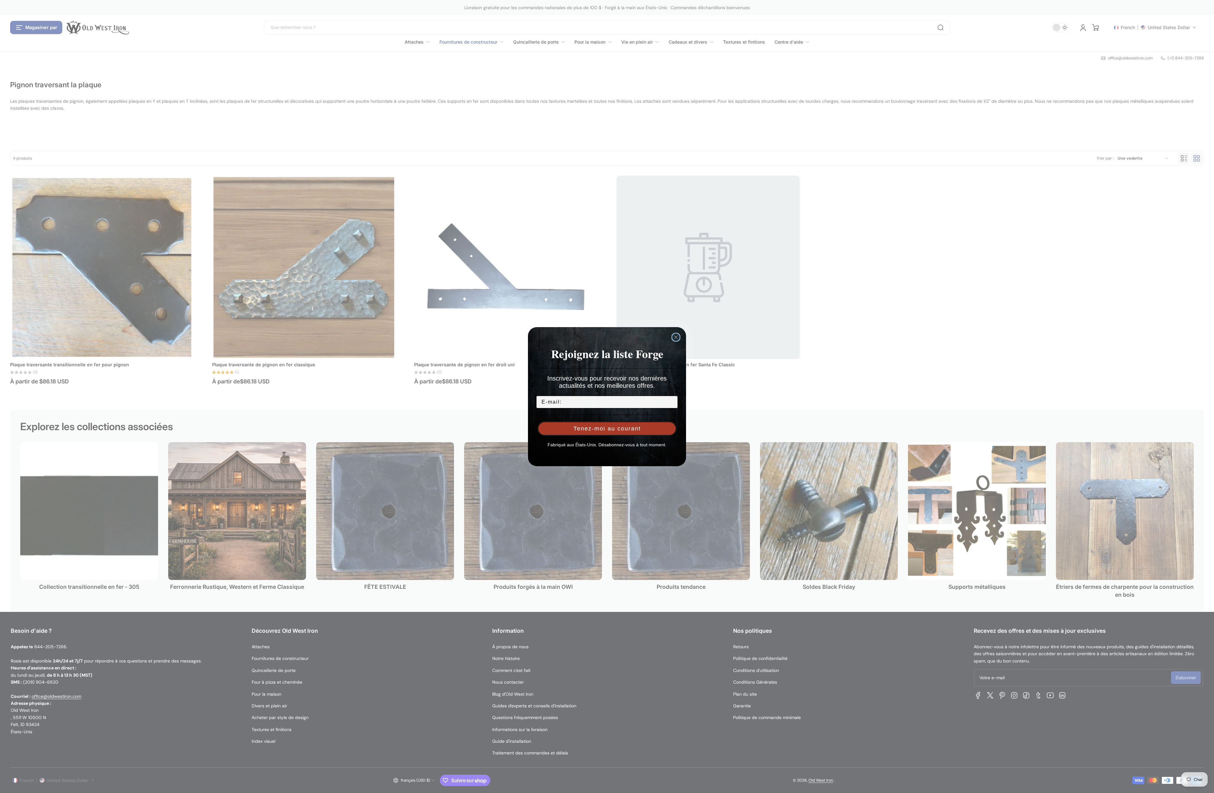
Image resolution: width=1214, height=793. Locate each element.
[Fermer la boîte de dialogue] (676, 337)
